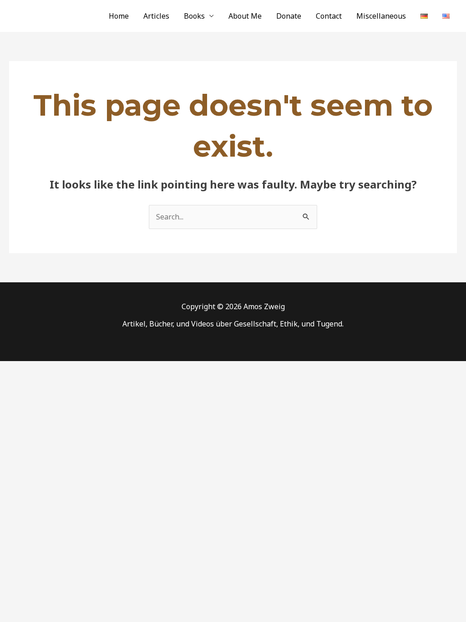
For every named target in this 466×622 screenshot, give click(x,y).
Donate (288, 16)
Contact (329, 16)
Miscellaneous (381, 16)
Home (119, 16)
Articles (156, 16)
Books (194, 16)
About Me (245, 16)
